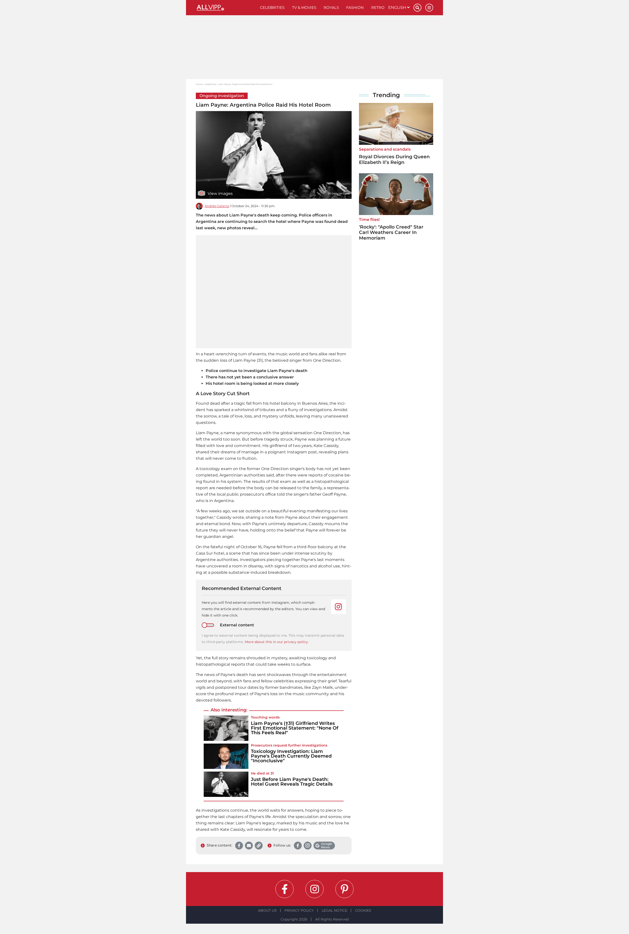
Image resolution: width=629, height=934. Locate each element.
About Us (267, 910)
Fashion (355, 7)
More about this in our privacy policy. (277, 642)
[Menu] (429, 8)
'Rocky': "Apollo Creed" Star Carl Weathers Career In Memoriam (391, 232)
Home (199, 84)
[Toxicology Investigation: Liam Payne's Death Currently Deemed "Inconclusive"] (226, 756)
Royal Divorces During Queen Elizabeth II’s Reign (394, 159)
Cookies (363, 910)
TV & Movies (304, 7)
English (397, 7)
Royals (331, 7)
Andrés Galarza (217, 206)
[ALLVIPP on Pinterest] (344, 889)
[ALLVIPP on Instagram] (314, 889)
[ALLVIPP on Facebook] (284, 889)
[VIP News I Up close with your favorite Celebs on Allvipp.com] (226, 7)
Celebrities (272, 7)
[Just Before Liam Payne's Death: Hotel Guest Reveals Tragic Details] (226, 784)
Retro (378, 7)
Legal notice (334, 910)
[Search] (417, 8)
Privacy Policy (299, 910)
